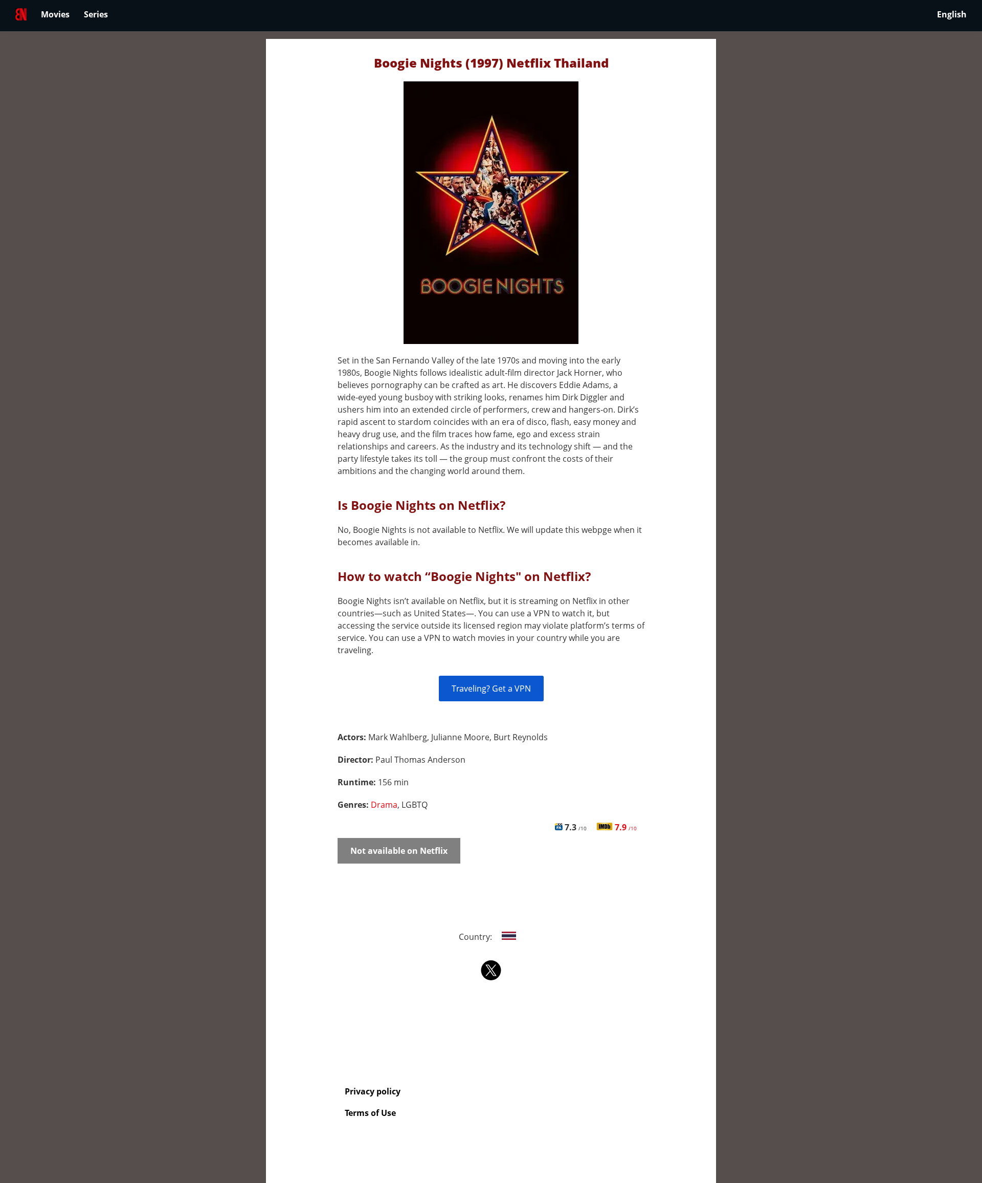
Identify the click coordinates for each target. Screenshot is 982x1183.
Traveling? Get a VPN (491, 688)
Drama (384, 804)
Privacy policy (372, 1091)
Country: (476, 936)
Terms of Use (370, 1113)
